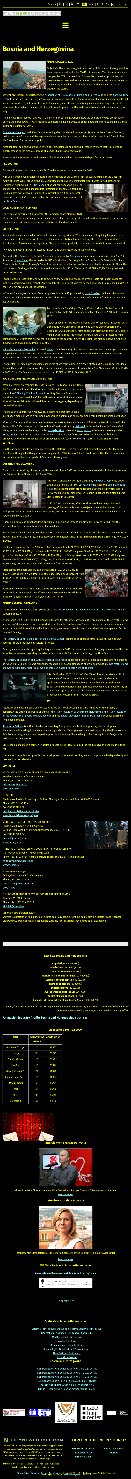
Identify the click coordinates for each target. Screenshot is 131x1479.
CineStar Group (102, 480)
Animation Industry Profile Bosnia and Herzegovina (45, 1018)
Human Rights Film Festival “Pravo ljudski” (66, 1349)
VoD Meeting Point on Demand (28, 393)
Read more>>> (65, 1259)
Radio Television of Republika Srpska (81, 715)
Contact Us (46, 1473)
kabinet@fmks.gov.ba (15, 838)
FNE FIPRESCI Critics (83, 1448)
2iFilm (50, 349)
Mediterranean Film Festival (67, 1337)
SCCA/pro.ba (92, 293)
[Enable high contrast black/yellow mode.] (78, 4)
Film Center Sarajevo (14, 132)
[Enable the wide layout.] (103, 5)
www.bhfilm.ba (11, 788)
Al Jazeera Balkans (13, 726)
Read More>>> (65, 1194)
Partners (35, 1473)
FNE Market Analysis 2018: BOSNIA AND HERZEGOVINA (67, 1376)
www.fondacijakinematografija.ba (20, 815)
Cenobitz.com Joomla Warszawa (77, 1475)
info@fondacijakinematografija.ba (21, 811)
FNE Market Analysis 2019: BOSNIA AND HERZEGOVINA (67, 1372)
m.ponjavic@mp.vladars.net (18, 860)
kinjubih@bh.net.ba (13, 906)
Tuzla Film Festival (67, 1357)
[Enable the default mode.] (59, 4)
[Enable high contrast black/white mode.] (71, 4)
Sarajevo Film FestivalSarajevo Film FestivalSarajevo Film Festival (67, 1328)
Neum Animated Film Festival (67, 1345)
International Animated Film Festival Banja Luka (67, 1333)
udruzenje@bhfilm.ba (15, 784)
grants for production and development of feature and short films (86, 609)
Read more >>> (65, 1300)
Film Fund (12, 201)
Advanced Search (113, 1448)
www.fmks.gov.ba (12, 842)
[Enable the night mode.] (65, 4)
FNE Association (83, 1452)
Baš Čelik (80, 426)
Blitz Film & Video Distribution (19, 349)
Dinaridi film (79, 438)
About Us (57, 1473)
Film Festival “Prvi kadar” (67, 1353)
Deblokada (76, 256)
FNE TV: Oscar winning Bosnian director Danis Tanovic (67, 1389)
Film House (38, 185)
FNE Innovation (83, 1456)
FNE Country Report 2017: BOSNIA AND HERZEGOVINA (66, 1381)
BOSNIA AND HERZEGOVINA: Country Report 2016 (67, 1385)
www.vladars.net (11, 865)
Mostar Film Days (66, 1341)
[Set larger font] (126, 5)
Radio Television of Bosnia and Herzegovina (79, 711)
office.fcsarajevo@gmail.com (18, 883)
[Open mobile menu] (65, 25)
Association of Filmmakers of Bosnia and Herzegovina (74, 95)
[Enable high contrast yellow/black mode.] (84, 4)
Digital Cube (21, 260)
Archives (113, 1452)
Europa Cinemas (87, 484)
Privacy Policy (23, 1473)
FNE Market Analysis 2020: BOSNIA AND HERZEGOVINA (67, 1368)
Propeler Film (56, 430)
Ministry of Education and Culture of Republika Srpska (37, 659)
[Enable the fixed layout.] (97, 5)
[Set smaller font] (113, 5)
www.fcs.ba (9, 887)
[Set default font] (119, 5)
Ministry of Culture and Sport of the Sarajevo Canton (36, 638)
